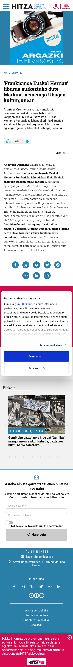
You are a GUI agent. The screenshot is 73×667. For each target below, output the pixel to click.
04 (64, 153)
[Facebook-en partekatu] (15, 264)
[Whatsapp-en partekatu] (25, 275)
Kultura (17, 73)
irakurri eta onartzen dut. (35, 526)
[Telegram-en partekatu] (57, 264)
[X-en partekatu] (25, 264)
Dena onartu (36, 356)
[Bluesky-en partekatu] (47, 264)
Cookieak (36, 625)
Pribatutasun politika (36, 620)
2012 (58, 153)
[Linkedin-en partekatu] (36, 275)
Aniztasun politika (36, 615)
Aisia (7, 73)
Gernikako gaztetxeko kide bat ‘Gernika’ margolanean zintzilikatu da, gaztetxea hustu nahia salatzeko (36, 441)
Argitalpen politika (36, 610)
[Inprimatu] (47, 275)
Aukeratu (34, 368)
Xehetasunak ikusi (50, 345)
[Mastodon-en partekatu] (36, 264)
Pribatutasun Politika (20, 526)
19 (67, 153)
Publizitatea (36, 579)
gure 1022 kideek (26, 303)
